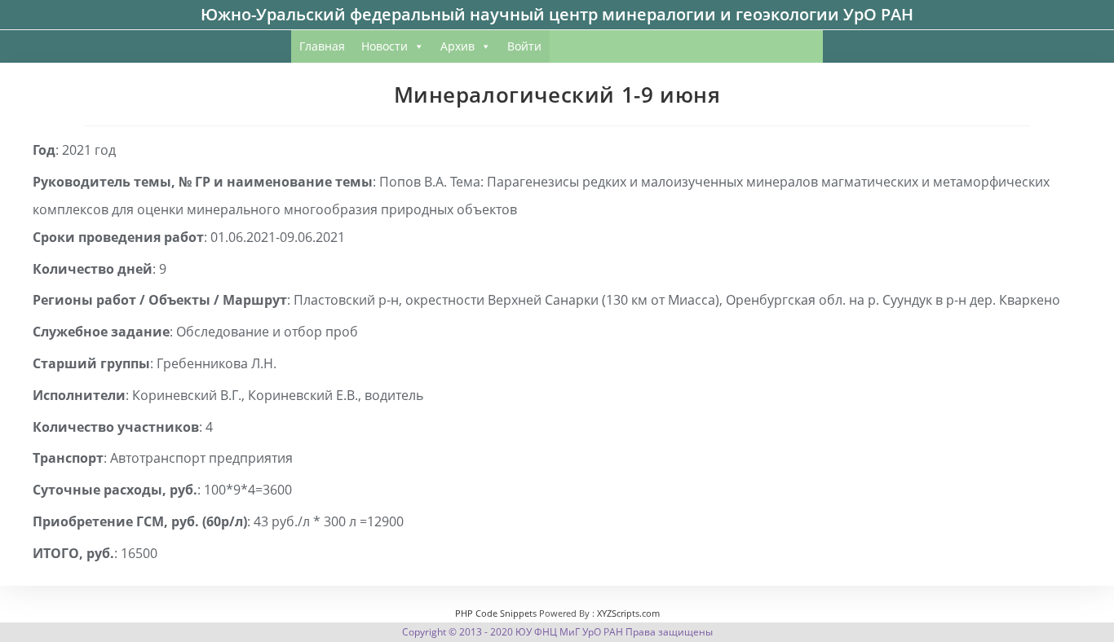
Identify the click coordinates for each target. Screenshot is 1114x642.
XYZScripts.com (628, 613)
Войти (524, 46)
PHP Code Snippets (496, 613)
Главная (322, 46)
